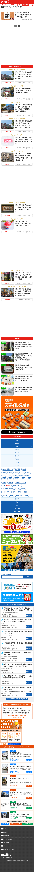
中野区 (27, 475)
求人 (20, 4)
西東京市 (11, 482)
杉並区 (4, 478)
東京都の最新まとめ (8, 469)
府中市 (23, 488)
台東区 (28, 472)
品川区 (29, 478)
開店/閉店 (25, 4)
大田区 (4, 482)
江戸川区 (17, 469)
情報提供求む (6, 835)
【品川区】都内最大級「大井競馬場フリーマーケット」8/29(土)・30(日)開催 (23, 378)
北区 (4, 475)
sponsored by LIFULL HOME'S (22, 747)
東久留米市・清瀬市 (8, 488)
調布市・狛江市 (17, 485)
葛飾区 (4, 472)
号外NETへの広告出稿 (8, 839)
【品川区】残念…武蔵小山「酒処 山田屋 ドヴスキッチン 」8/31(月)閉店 (23, 367)
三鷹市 (6, 485)
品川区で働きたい (10, 604)
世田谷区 (17, 478)
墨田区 (10, 472)
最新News (13, 4)
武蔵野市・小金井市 (21, 482)
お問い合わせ (6, 842)
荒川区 (22, 472)
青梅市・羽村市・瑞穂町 (22, 495)
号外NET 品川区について (9, 849)
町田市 (11, 495)
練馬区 (21, 475)
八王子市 (5, 495)
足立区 (16, 472)
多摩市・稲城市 (17, 492)
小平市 (17, 488)
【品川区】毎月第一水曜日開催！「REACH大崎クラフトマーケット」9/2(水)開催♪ (24, 389)
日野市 (25, 492)
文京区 (9, 475)
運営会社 (5, 832)
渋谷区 (10, 478)
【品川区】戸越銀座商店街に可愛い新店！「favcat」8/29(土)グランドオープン (23, 90)
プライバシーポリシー (8, 846)
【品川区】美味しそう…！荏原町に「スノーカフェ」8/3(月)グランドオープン (23, 223)
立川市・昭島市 (6, 492)
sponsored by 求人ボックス (23, 604)
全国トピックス (5, 4)
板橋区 (15, 475)
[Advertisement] (17, 47)
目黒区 (23, 478)
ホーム (4, 828)
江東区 (24, 469)
